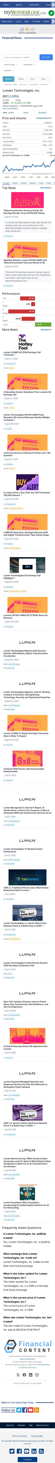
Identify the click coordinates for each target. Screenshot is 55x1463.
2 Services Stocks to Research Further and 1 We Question (27, 454)
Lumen (10, 973)
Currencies (23, 84)
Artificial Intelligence (14, 548)
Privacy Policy (44, 1364)
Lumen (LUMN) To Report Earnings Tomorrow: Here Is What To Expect (26, 734)
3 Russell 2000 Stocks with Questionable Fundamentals (24, 770)
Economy (11, 468)
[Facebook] (24, 1375)
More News (45, 188)
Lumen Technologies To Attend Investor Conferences (23, 850)
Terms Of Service (29, 1367)
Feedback (27, 1459)
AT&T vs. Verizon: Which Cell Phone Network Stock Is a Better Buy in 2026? (25, 1124)
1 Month (23, 183)
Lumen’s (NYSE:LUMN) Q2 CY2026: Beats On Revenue (26, 616)
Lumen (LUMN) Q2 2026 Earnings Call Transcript (22, 353)
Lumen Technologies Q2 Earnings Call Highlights (22, 576)
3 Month (33, 183)
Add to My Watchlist (10, 108)
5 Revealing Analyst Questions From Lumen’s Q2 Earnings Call (27, 393)
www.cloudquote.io (27, 1359)
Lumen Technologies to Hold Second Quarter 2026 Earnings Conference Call (26, 964)
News (6, 4)
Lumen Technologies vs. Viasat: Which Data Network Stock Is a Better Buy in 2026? (25, 924)
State (26, 21)
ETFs (32, 79)
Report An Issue (42, 1425)
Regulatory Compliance (15, 508)
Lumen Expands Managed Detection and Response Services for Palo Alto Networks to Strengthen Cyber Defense (25, 1084)
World (46, 21)
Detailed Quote (43, 118)
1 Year (41, 183)
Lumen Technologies (13, 664)
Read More (45, 329)
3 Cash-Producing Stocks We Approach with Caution (25, 1047)
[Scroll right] (53, 5)
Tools (43, 79)
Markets (8, 79)
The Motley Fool (11, 363)
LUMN (13, 96)
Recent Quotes (9, 65)
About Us (10, 1425)
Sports (19, 4)
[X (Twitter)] (18, 1375)
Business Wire (10, 668)
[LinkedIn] (30, 1375)
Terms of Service (19, 1436)
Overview (8, 84)
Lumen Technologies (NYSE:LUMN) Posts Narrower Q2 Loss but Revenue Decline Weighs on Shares (27, 417)
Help (30, 1425)
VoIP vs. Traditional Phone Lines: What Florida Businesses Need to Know (26, 889)
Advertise (21, 1425)
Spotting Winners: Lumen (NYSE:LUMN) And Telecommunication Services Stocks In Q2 (25, 261)
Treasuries (44, 84)
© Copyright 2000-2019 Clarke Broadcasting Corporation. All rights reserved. (27, 1442)
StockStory (10, 236)
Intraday (6, 183)
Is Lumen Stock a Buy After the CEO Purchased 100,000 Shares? (27, 494)
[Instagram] (37, 1375)
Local (18, 21)
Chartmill (9, 429)
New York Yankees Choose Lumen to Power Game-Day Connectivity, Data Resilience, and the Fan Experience (26, 1004)
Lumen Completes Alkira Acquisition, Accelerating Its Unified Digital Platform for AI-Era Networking (27, 1205)
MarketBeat (10, 587)
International (33, 84)
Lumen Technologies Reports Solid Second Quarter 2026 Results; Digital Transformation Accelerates (26, 653)
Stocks (21, 79)
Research (42, 112)
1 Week (14, 183)
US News (36, 21)
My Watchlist (28, 65)
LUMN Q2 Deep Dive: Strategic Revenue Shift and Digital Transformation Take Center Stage (26, 533)
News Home (7, 21)
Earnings (11, 368)
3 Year (48, 183)
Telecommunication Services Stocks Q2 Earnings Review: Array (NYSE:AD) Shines (24, 211)
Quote (11, 112)
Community (34, 4)
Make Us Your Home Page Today (17, 1402)
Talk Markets (10, 899)
